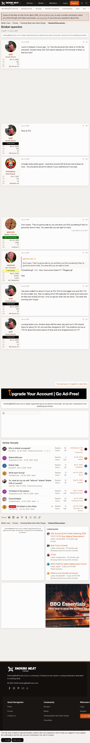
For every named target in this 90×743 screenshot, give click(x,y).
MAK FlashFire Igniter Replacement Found (68, 564)
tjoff (4, 31)
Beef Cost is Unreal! (59, 545)
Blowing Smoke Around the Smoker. (64, 551)
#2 (87, 126)
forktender (79, 452)
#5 (87, 253)
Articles (30, 3)
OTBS (53, 555)
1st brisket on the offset (26, 506)
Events (53, 541)
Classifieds (48, 720)
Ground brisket (15, 498)
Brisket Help (14, 465)
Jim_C (81, 475)
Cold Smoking (67, 9)
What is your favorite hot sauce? (64, 573)
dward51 (12, 486)
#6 (87, 286)
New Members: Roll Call (9, 9)
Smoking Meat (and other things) (56, 716)
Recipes (47, 707)
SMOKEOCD (13, 509)
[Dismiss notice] (87, 15)
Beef (36, 460)
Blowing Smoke (26, 9)
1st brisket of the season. (19, 491)
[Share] (83, 42)
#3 (87, 159)
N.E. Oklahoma (13, 280)
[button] (34, 3)
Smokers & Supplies (52, 9)
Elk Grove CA (14, 66)
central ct (15, 247)
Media (41, 3)
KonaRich (12, 451)
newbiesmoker (14, 501)
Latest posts (52, 529)
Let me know (42, 18)
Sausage (39, 9)
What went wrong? (17, 473)
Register (83, 711)
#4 (87, 219)
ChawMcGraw (14, 475)
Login (82, 707)
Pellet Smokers (56, 569)
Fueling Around (77, 501)
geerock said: (28, 259)
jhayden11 (12, 468)
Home (9, 707)
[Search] (86, 3)
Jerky (78, 9)
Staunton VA (14, 183)
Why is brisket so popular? (20, 448)
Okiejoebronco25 (15, 460)
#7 (87, 319)
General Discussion (35, 451)
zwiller (80, 459)
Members (53, 3)
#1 (87, 42)
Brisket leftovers (15, 457)
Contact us (11, 716)
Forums (10, 711)
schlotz (80, 482)
